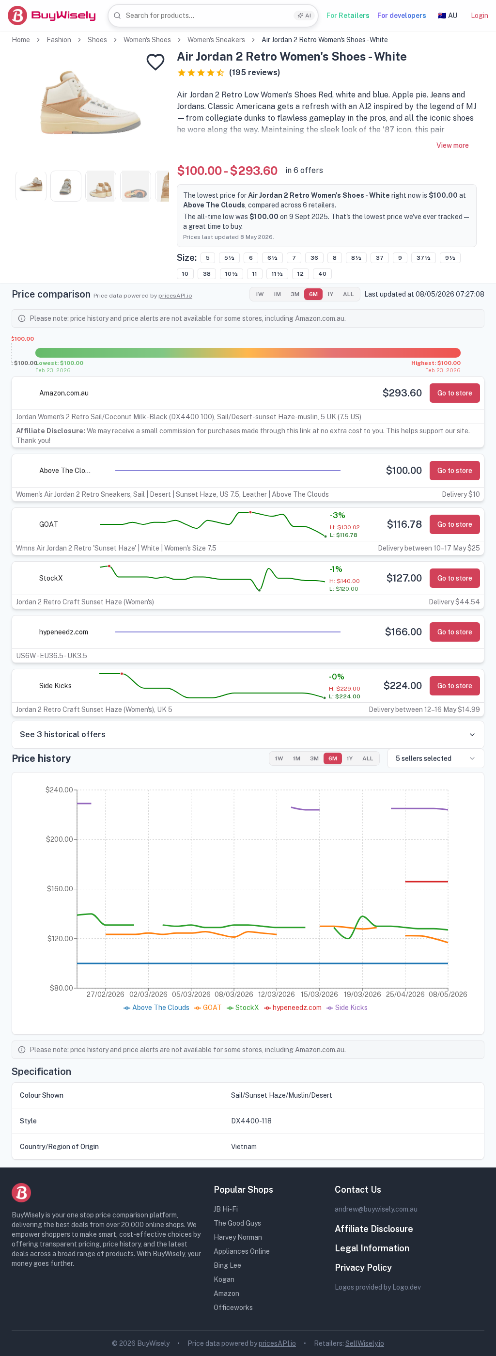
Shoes (97, 40)
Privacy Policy (363, 1267)
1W (260, 294)
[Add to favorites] (155, 62)
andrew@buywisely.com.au (376, 1209)
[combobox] (213, 16)
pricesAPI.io (175, 295)
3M (295, 294)
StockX (51, 578)
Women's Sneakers (216, 40)
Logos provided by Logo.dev (378, 1287)
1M (277, 294)
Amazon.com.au (64, 393)
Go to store (454, 393)
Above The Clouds (66, 470)
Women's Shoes (147, 40)
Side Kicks (55, 686)
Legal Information (372, 1248)
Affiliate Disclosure (374, 1229)
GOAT (48, 524)
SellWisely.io (364, 1343)
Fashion (58, 40)
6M (313, 294)
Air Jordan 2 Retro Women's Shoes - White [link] (325, 40)
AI (308, 15)
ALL (348, 294)
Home (21, 40)
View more (452, 145)
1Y (330, 294)
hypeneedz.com (63, 632)
